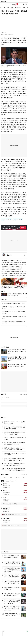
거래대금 (17, 477)
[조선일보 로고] (3, 1)
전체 (3, 481)
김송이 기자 (3, 32)
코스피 (7, 481)
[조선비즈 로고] (14, 4)
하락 (11, 477)
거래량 (23, 477)
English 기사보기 (5, 220)
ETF (17, 481)
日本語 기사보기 (17, 220)
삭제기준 (25, 394)
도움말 (20, 394)
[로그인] (24, 4)
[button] (1, 4)
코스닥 (12, 481)
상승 (4, 477)
